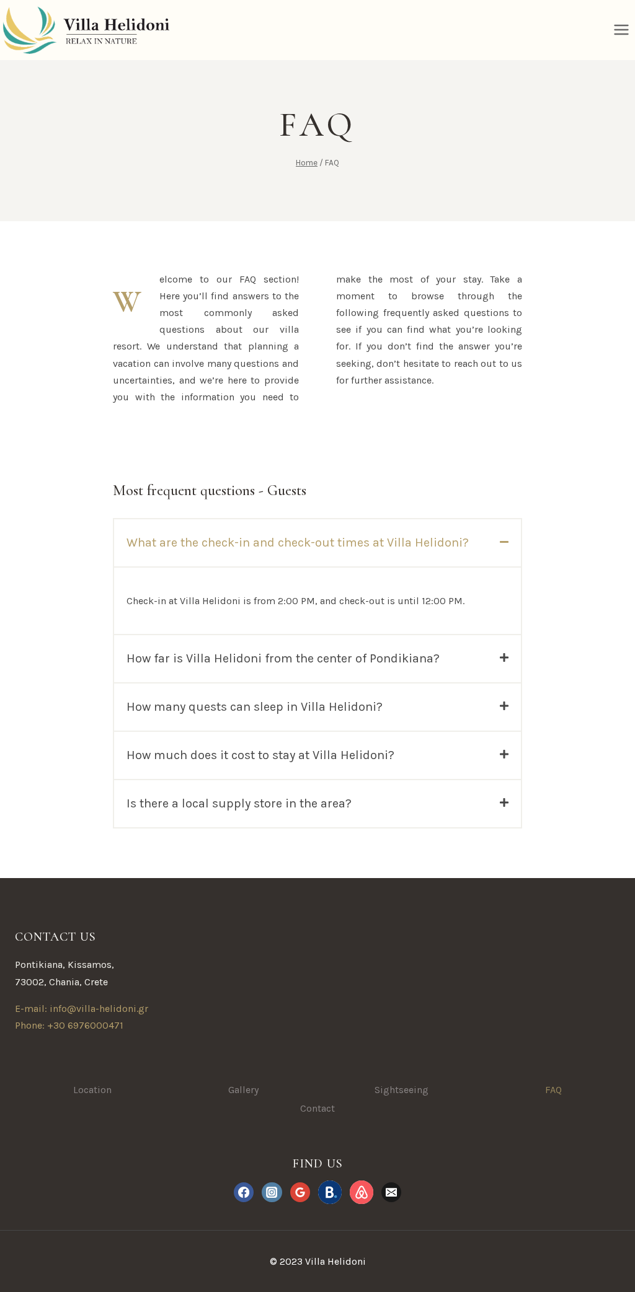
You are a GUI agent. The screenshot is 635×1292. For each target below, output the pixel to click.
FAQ (553, 1090)
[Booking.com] (330, 1192)
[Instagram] (271, 1192)
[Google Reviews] (300, 1192)
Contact (317, 1108)
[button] (317, 542)
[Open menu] (621, 30)
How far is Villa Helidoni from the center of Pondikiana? (283, 658)
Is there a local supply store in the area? (239, 803)
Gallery (243, 1090)
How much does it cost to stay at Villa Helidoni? (260, 755)
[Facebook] (244, 1192)
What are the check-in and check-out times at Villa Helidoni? (298, 542)
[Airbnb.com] (362, 1192)
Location (92, 1090)
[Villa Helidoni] (84, 30)
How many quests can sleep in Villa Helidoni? (255, 707)
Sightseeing (402, 1090)
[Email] (391, 1192)
